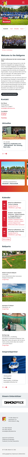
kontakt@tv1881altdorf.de (9, 431)
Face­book (3, 115)
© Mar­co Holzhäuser (7, 50)
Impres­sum (15, 454)
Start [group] (11, 29)
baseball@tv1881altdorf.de (8, 108)
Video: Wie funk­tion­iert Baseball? (10, 94)
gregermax (9, 454)
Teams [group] (22, 29)
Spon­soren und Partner (8, 438)
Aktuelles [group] (16, 29)
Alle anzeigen (6, 239)
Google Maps (5, 279)
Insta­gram (4, 113)
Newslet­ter (16, 441)
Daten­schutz (22, 454)
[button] (2, 14)
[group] (14, 138)
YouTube (10, 441)
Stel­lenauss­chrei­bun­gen (8, 439)
